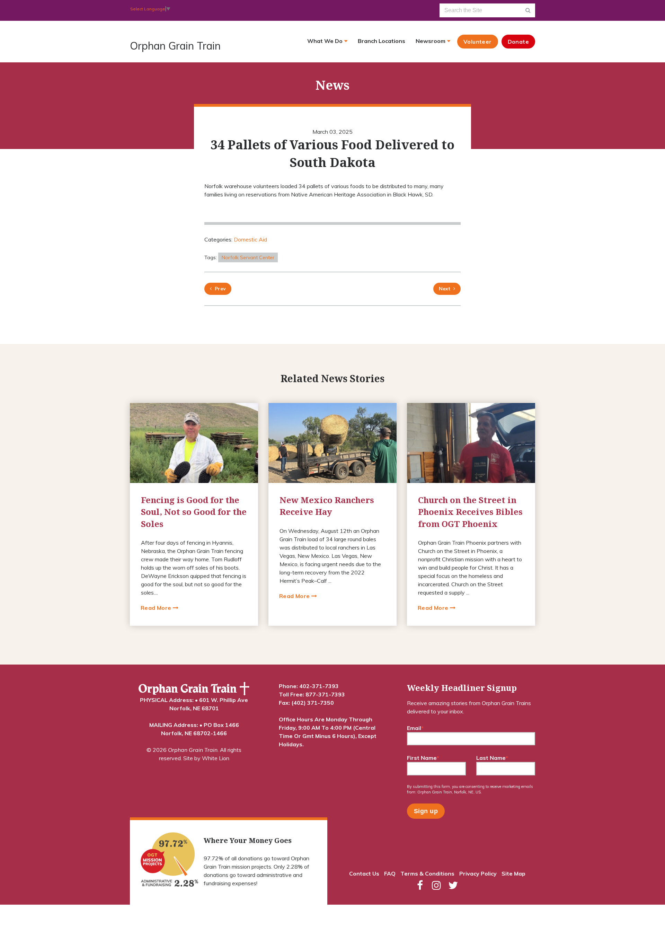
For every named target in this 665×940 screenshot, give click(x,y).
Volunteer (477, 41)
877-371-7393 (325, 694)
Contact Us (364, 873)
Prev (219, 288)
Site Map (513, 873)
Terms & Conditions (427, 873)
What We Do (325, 40)
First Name (423, 757)
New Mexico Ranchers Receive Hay (327, 505)
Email (415, 727)
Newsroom (430, 40)
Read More (157, 607)
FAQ (390, 873)
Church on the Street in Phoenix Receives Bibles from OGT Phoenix (470, 511)
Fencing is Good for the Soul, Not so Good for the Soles (194, 511)
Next (444, 288)
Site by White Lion (206, 758)
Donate (518, 41)
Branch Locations (381, 40)
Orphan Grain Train (175, 45)
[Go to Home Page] (194, 689)
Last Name (492, 757)
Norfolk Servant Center (248, 257)
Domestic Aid (250, 239)
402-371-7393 (319, 686)
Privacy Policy (478, 873)
